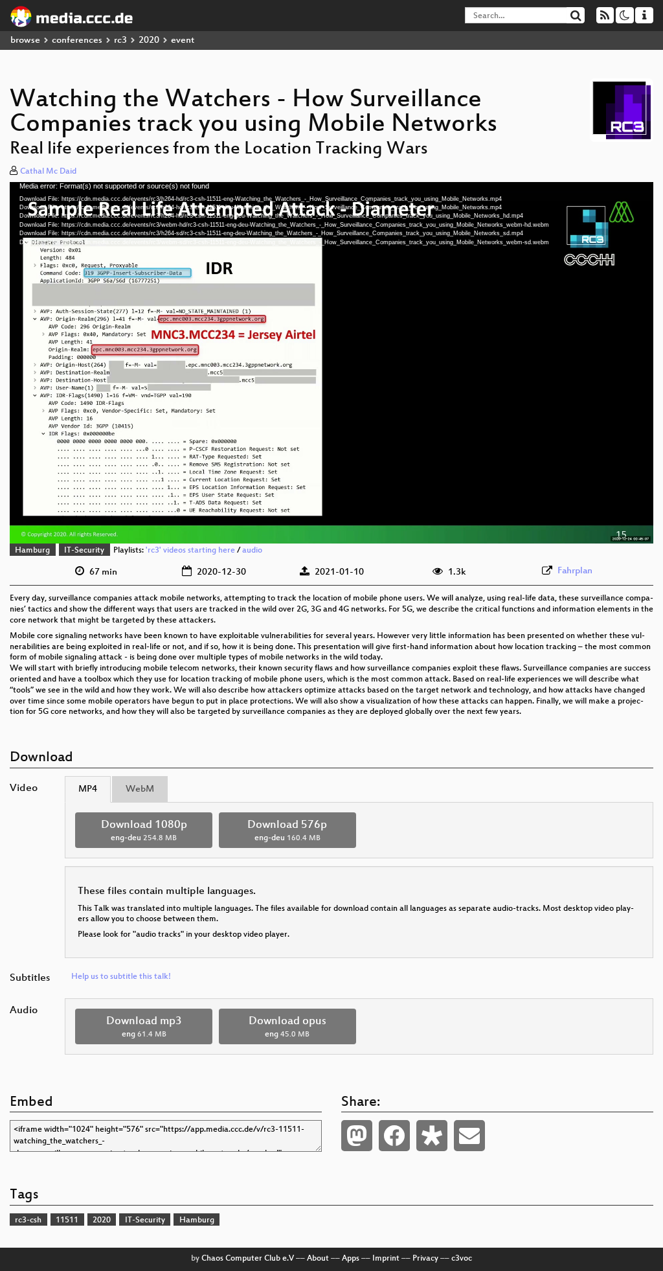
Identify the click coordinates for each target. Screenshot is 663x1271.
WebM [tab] (140, 789)
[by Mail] (469, 1135)
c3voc (461, 1258)
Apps (350, 1258)
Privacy (425, 1258)
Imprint (385, 1258)
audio (252, 550)
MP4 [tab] (87, 789)
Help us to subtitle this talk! (121, 976)
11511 (67, 1220)
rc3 (120, 40)
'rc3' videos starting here (190, 550)
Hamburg (32, 550)
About (318, 1258)
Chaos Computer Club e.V (247, 1258)
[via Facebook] (394, 1135)
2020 (149, 40)
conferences (77, 40)
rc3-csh (28, 1220)
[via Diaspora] (431, 1135)
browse (25, 40)
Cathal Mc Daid (48, 171)
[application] (331, 363)
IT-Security (84, 550)
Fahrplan (574, 571)
